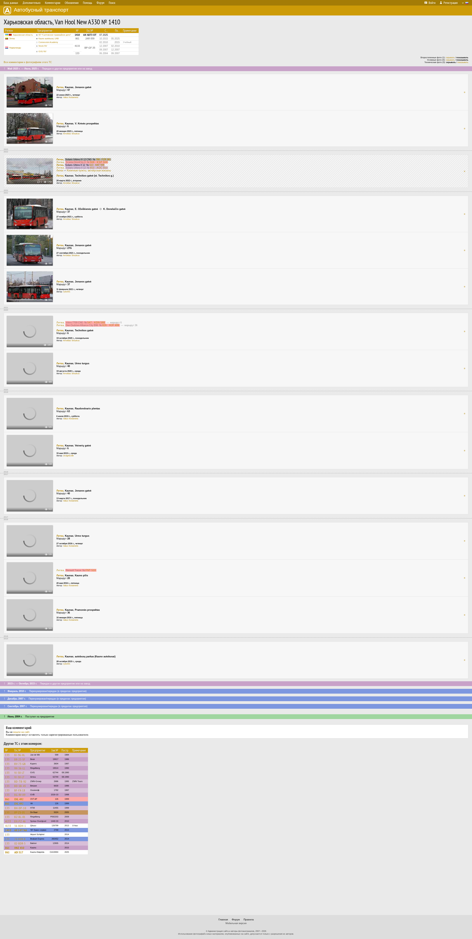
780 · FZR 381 (103, 159)
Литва (12, 38)
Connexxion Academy (48, 42)
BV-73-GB (20, 764)
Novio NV (43, 46)
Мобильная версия (236, 923)
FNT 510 (91, 570)
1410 (8, 830)
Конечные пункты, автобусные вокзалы (89, 170)
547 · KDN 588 (96, 322)
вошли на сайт (21, 732)
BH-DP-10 (20, 808)
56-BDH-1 (20, 826)
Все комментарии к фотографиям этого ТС (28, 62)
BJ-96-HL (19, 755)
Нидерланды (15, 48)
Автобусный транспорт (41, 10)
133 (7, 755)
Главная (223, 919)
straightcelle (68, 455)
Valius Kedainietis (70, 97)
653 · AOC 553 (98, 167)
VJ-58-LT (19, 772)
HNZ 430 (19, 848)
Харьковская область (23, 35)
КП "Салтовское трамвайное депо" (55, 35)
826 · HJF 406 (110, 325)
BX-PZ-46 (20, 821)
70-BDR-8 (20, 839)
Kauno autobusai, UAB (49, 38)
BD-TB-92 (20, 781)
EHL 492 (19, 799)
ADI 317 (18, 852)
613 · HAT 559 (96, 165)
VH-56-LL (19, 768)
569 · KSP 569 (98, 162)
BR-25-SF (19, 759)
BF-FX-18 (19, 790)
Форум (236, 919)
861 (7, 799)
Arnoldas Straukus (71, 133)
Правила (249, 919)
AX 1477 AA (20, 830)
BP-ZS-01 (19, 812)
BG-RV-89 (19, 795)
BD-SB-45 (20, 786)
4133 (8, 821)
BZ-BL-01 (19, 817)
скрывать (450, 57)
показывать (462, 62)
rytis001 (66, 292)
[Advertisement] (236, 886)
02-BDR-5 (20, 843)
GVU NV (42, 51)
